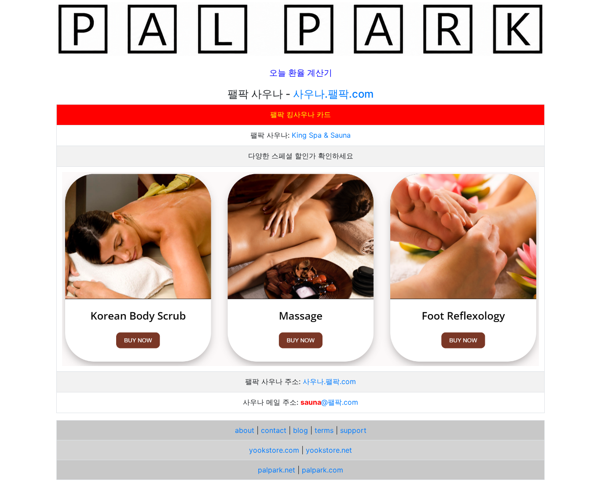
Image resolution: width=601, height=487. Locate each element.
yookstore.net (329, 450)
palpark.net (276, 469)
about (244, 430)
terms (324, 430)
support (353, 430)
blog (300, 430)
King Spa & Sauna (321, 135)
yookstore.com (274, 450)
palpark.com (322, 469)
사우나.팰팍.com (333, 94)
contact (273, 430)
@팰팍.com (339, 402)
